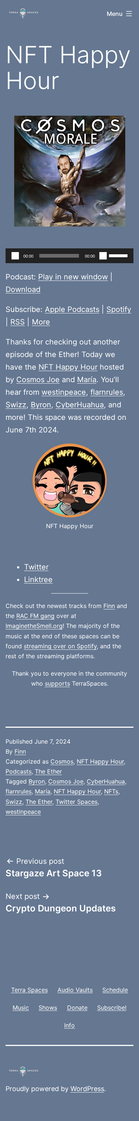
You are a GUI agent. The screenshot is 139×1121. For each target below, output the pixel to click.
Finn (109, 605)
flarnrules (106, 392)
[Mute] (103, 255)
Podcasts (19, 771)
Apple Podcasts (72, 309)
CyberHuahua (80, 404)
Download (23, 289)
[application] (69, 255)
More (41, 321)
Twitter (36, 567)
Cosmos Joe (38, 379)
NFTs (111, 791)
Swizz (16, 404)
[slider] (119, 255)
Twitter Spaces (76, 801)
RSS (17, 321)
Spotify (118, 309)
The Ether (48, 771)
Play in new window (73, 276)
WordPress (87, 1089)
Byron (41, 404)
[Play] (15, 255)
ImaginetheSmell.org (34, 625)
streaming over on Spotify (60, 646)
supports (57, 683)
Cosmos (61, 761)
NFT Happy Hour (68, 367)
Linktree (38, 579)
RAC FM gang (35, 615)
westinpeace (64, 392)
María (86, 379)
